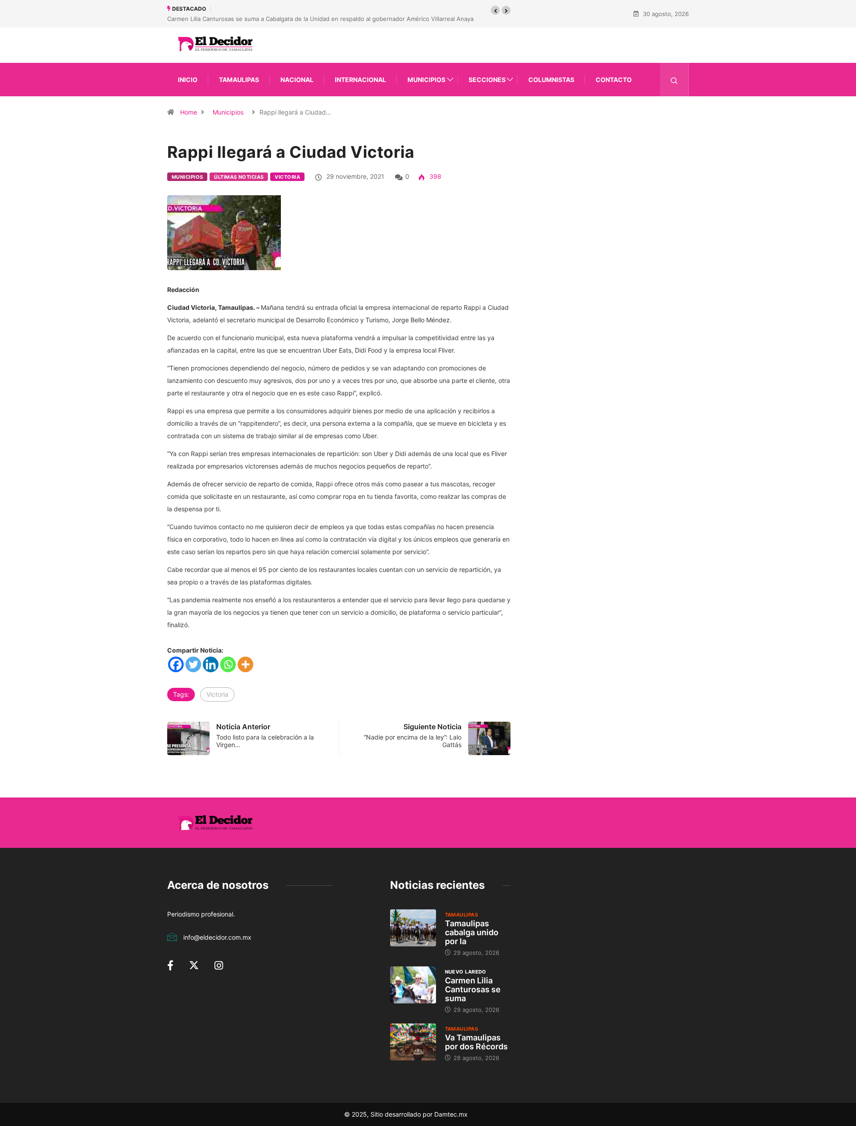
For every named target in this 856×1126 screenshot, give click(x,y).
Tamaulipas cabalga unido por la (471, 932)
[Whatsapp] (228, 664)
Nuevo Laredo (465, 972)
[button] (495, 10)
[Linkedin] (210, 664)
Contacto (614, 79)
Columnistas (551, 79)
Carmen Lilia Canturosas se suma (473, 989)
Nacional (296, 79)
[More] (245, 664)
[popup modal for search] (674, 79)
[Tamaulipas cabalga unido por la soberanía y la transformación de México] (413, 927)
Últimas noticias (238, 177)
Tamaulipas (239, 79)
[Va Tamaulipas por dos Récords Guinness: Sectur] (413, 1041)
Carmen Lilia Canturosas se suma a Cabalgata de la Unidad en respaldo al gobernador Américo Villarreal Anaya (320, 18)
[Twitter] (193, 664)
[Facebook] (176, 664)
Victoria (287, 177)
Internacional (360, 79)
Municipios (426, 79)
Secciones (487, 79)
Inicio (188, 79)
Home (188, 112)
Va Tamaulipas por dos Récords (476, 1042)
